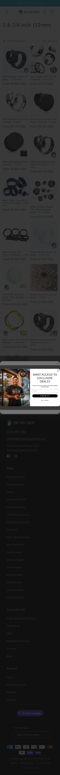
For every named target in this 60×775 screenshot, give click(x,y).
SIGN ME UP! (45, 395)
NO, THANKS (45, 400)
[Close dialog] (58, 371)
